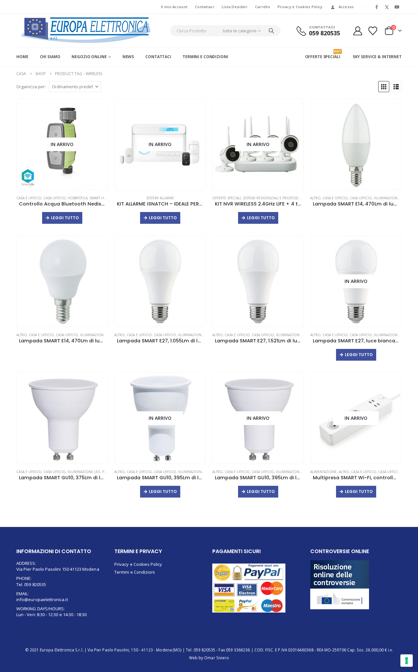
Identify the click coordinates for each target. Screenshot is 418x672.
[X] (387, 7)
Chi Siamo (50, 56)
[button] (383, 86)
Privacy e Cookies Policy (300, 6)
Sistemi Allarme (160, 198)
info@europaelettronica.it (42, 599)
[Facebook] (376, 7)
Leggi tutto (65, 218)
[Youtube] (397, 7)
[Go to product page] (356, 144)
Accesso (346, 6)
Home (22, 56)
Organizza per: (31, 87)
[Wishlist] (373, 30)
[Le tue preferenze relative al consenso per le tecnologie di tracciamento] (406, 660)
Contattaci (204, 6)
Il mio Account (174, 6)
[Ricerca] (271, 30)
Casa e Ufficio (28, 198)
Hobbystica (78, 198)
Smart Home (100, 198)
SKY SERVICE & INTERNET (377, 56)
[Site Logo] (86, 30)
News (128, 56)
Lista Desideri (235, 6)
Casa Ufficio (54, 198)
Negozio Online (89, 56)
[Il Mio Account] (357, 30)
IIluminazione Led (390, 198)
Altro (315, 198)
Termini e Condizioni (205, 56)
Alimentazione (323, 471)
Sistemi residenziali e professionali (275, 198)
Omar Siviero (216, 657)
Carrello (262, 6)
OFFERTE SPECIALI (322, 54)
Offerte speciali (226, 198)
